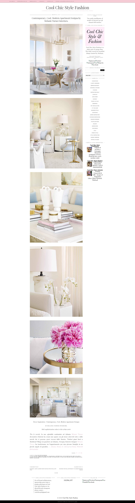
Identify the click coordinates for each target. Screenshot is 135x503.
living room (63, 457)
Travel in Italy (95, 101)
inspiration (95, 126)
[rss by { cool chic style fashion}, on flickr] (95, 63)
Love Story (95, 96)
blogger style (95, 110)
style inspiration (94, 135)
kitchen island (56, 457)
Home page (4, 1)
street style (95, 132)
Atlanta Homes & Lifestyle (60, 447)
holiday (95, 123)
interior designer (42, 457)
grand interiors (95, 119)
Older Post (71, 468)
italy (95, 130)
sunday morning (95, 137)
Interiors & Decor (22, 1)
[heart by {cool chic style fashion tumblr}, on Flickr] (100, 63)
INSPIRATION (32, 1)
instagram (95, 128)
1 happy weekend (95, 83)
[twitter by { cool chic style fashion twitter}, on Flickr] (98, 61)
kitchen (49, 457)
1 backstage (95, 80)
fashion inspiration (95, 117)
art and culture (95, 105)
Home (56, 472)
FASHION (41, 1)
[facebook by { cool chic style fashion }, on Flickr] (95, 65)
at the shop (95, 108)
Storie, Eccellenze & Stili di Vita (64, 1)
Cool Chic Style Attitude (95, 170)
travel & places (95, 139)
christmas (95, 112)
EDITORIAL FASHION (94, 87)
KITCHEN (12, 1)
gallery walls (33, 457)
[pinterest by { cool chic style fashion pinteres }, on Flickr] (92, 61)
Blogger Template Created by (67, 501)
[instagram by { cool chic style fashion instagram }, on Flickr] (90, 63)
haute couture (95, 121)
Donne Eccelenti (95, 85)
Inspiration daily (95, 92)
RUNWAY (95, 99)
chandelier (52, 456)
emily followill (77, 456)
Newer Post (43, 468)
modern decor (78, 457)
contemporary (58, 456)
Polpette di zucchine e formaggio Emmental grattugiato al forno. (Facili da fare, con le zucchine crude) (95, 153)
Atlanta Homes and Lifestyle (41, 456)
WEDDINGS (94, 103)
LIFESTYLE (49, 1)
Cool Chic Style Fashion (67, 7)
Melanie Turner (77, 434)
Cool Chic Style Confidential (95, 146)
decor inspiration (67, 456)
